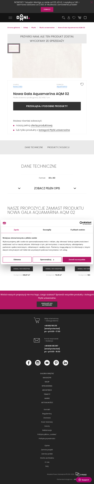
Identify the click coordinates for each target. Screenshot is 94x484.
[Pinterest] (56, 364)
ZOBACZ (47, 9)
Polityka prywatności (47, 438)
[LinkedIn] (65, 364)
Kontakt (47, 409)
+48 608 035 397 (51, 346)
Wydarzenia (47, 386)
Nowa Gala (17, 86)
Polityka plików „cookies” (47, 434)
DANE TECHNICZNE (34, 147)
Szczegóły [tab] (47, 230)
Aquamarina (62, 86)
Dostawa (47, 418)
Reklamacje (47, 430)
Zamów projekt (47, 450)
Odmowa (17, 260)
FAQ (47, 466)
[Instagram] (38, 364)
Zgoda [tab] (16, 230)
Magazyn (47, 377)
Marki (47, 398)
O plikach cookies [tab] (77, 230)
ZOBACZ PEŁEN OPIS (47, 188)
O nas (47, 462)
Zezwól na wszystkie (77, 260)
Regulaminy (47, 414)
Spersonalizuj (45, 260)
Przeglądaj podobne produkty (47, 106)
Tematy (47, 394)
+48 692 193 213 (50, 326)
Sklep (47, 382)
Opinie (47, 445)
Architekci (47, 390)
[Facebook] (28, 364)
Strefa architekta (47, 458)
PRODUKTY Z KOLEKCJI (58, 147)
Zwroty (47, 426)
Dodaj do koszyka (22, 269)
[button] (14, 48)
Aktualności (47, 402)
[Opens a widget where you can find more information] (84, 480)
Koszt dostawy (47, 422)
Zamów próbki (47, 454)
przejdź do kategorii (47, 304)
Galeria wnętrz (47, 373)
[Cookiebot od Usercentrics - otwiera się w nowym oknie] (81, 223)
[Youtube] (47, 364)
